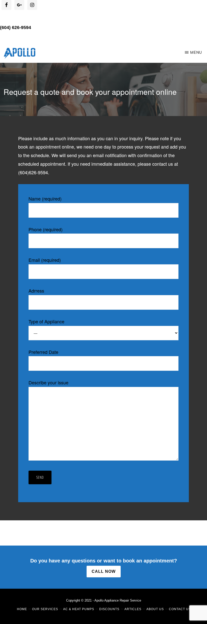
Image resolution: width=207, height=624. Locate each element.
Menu (196, 52)
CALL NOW (104, 571)
